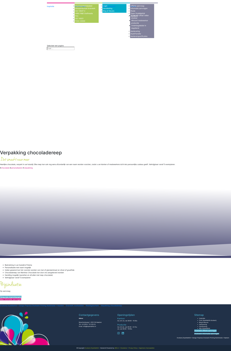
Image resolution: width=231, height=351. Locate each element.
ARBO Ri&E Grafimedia (84, 13)
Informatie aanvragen (139, 8)
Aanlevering (135, 31)
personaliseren (16, 168)
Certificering (203, 326)
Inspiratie (50, 6)
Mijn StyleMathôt (204, 328)
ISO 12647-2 (80, 11)
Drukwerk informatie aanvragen (206, 333)
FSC (76, 16)
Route (133, 11)
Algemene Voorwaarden (146, 348)
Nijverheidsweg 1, (90, 322)
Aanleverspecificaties (139, 36)
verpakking (28, 168)
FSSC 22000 (80, 21)
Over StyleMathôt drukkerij (207, 320)
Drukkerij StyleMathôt (92, 348)
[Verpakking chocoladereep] (72, 102)
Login (105, 6)
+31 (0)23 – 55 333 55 (88, 324)
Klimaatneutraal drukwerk (85, 8)
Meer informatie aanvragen (10, 299)
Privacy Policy (133, 348)
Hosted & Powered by (109, 348)
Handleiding (107, 8)
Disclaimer (123, 348)
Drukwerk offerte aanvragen (205, 331)
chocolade (5, 168)
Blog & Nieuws (108, 11)
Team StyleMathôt (138, 13)
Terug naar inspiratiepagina (11, 297)
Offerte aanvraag (137, 6)
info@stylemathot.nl (89, 326)
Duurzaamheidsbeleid (83, 6)
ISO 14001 (79, 18)
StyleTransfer (136, 34)
